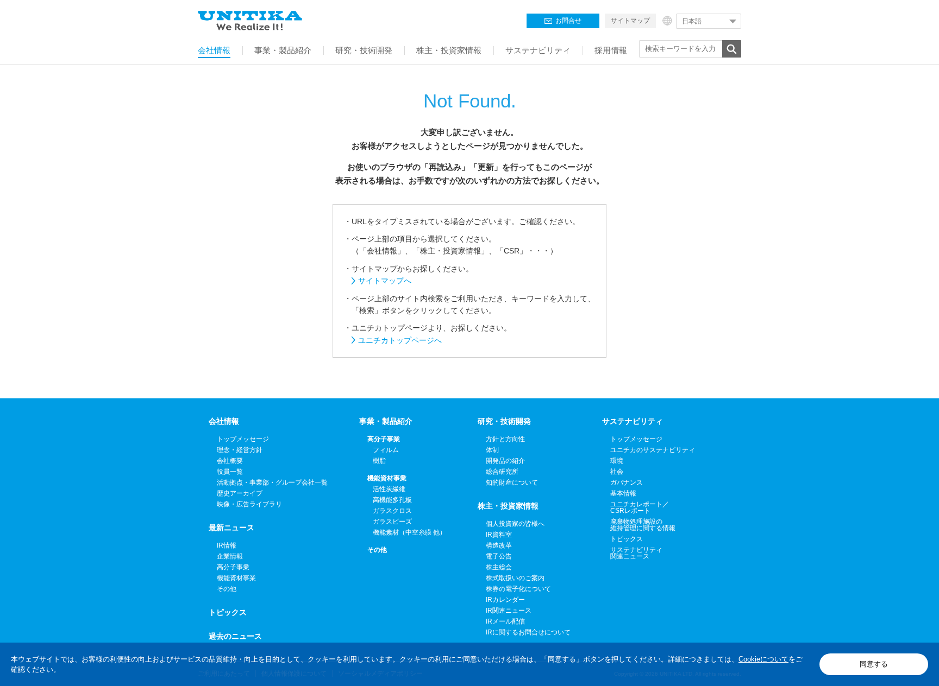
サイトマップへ (384, 280)
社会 (616, 471)
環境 (616, 461)
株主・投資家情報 (508, 505)
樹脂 (379, 461)
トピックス (228, 612)
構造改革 (499, 545)
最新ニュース (231, 527)
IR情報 (226, 545)
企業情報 (230, 556)
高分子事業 (233, 567)
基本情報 (623, 493)
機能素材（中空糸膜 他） (409, 532)
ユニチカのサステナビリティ (652, 450)
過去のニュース (235, 636)
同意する (874, 664)
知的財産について (512, 482)
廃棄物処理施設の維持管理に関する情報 (642, 525)
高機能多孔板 (392, 500)
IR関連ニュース (508, 610)
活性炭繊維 (389, 489)
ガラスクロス (392, 510)
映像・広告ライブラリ (249, 504)
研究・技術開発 (504, 421)
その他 (226, 589)
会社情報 (224, 421)
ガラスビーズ (392, 521)
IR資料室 (499, 534)
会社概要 (230, 461)
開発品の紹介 (505, 461)
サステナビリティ (632, 421)
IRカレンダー (505, 600)
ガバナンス (626, 482)
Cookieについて (763, 659)
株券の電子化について (518, 589)
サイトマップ (630, 20)
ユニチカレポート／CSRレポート (639, 507)
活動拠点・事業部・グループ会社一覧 (272, 482)
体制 (492, 450)
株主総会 (499, 567)
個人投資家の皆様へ (515, 524)
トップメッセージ (243, 439)
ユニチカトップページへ (400, 340)
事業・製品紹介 (385, 421)
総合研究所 (502, 471)
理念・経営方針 (239, 450)
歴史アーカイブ (239, 493)
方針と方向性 (505, 439)
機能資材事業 (236, 578)
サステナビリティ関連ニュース (636, 553)
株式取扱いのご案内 (515, 578)
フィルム (386, 450)
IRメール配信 (505, 621)
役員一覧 (230, 471)
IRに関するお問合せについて (528, 632)
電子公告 (499, 556)
